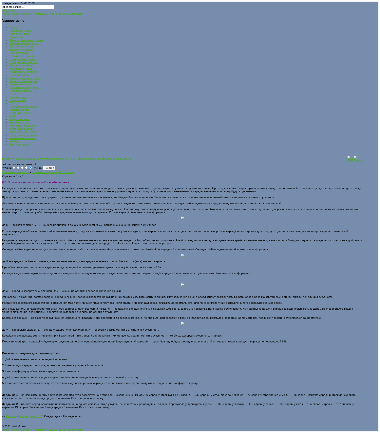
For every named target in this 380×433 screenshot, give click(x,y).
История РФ (29, 13)
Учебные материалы (16, 172)
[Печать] (358, 160)
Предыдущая (27, 416)
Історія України (11, 13)
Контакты (68, 13)
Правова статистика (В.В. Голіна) (53, 172)
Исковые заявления (49, 13)
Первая (11, 416)
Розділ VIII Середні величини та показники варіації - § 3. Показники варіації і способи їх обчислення (67, 158)
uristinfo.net (9, 10)
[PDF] (350, 160)
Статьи (78, 13)
